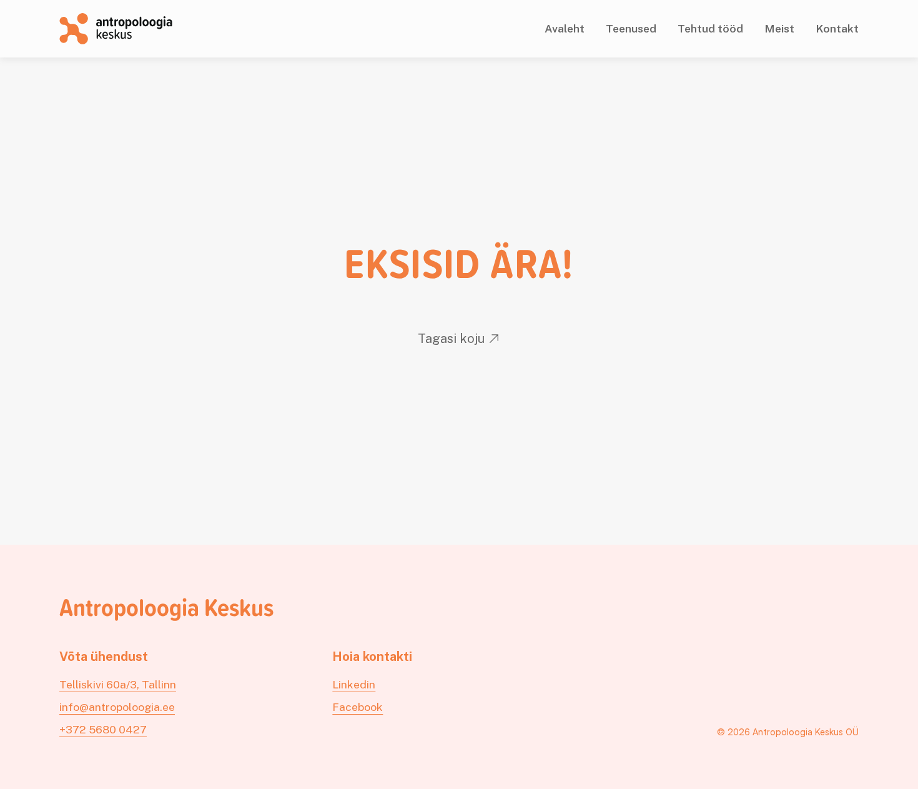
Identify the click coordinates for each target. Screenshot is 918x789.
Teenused (631, 28)
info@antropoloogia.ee (117, 706)
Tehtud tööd (710, 28)
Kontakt (837, 28)
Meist (779, 28)
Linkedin (353, 684)
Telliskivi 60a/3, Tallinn (117, 684)
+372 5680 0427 (103, 729)
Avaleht (565, 28)
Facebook (357, 706)
